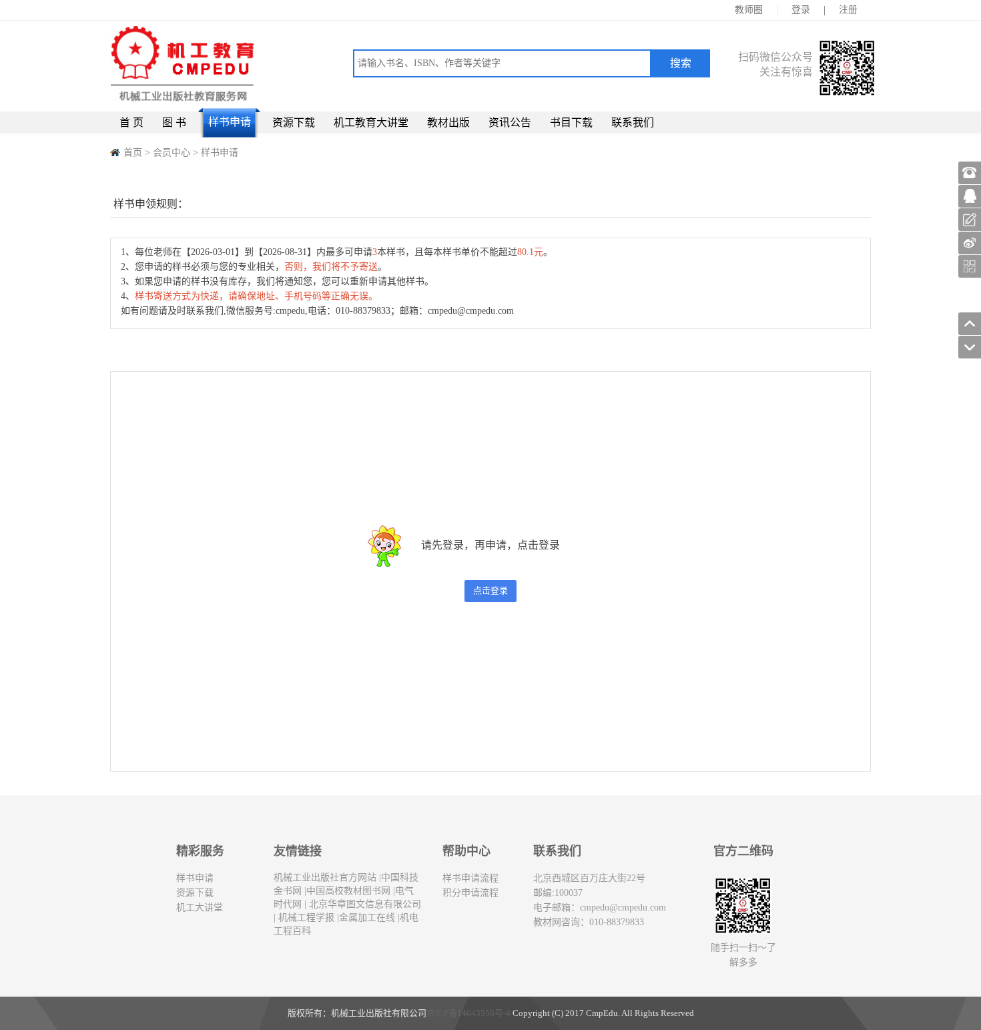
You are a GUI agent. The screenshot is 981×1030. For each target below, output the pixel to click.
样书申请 (229, 121)
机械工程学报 (305, 918)
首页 (132, 153)
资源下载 (293, 122)
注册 (848, 10)
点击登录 (490, 590)
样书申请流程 (470, 878)
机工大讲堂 (199, 908)
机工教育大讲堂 (371, 122)
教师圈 (749, 10)
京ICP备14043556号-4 (468, 1013)
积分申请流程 (470, 893)
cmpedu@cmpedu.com (623, 908)
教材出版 (448, 122)
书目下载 (571, 122)
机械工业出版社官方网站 (325, 877)
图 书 (174, 122)
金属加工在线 (367, 918)
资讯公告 (509, 122)
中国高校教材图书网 (348, 891)
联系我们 (632, 122)
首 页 (131, 122)
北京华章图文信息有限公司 (363, 904)
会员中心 (171, 153)
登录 (800, 10)
